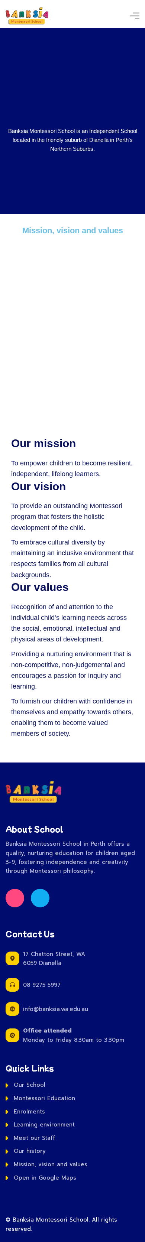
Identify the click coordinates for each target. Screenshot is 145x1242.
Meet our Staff (34, 1138)
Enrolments (29, 1112)
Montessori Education (44, 1098)
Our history (30, 1151)
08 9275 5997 (42, 985)
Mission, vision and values (50, 1164)
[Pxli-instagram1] (40, 898)
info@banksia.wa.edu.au (55, 1009)
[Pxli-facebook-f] (15, 898)
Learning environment (44, 1125)
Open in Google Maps (45, 1178)
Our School (29, 1085)
